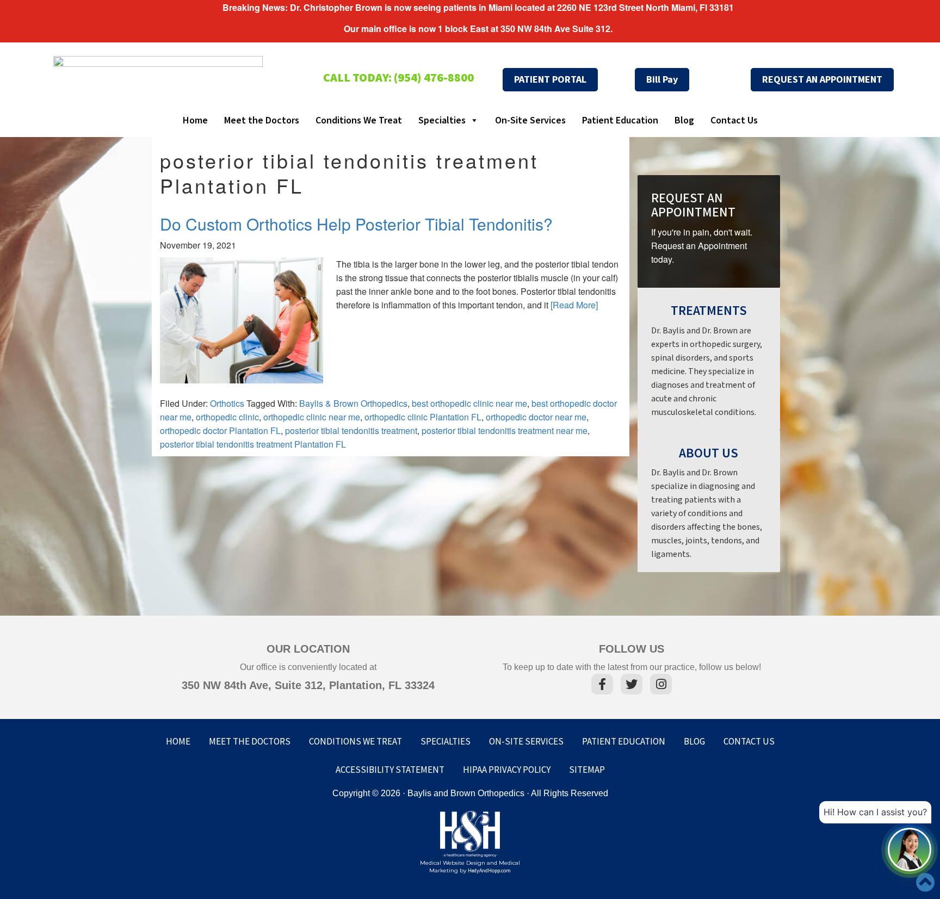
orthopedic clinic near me (311, 417)
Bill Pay (662, 79)
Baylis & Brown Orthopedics (353, 403)
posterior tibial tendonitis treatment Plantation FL (253, 444)
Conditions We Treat (359, 120)
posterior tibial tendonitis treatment (351, 430)
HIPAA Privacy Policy (507, 770)
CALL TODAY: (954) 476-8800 (398, 78)
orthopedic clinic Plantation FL (422, 417)
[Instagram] (661, 686)
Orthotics (227, 403)
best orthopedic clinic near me (469, 403)
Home (195, 120)
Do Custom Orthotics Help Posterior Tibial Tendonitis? (356, 223)
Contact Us (734, 120)
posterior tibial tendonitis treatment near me (505, 430)
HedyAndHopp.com (489, 871)
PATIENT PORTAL (550, 79)
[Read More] (574, 305)
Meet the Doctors (261, 120)
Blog (684, 120)
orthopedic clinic (227, 417)
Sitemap (587, 770)
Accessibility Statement (390, 770)
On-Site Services (530, 120)
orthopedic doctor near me (536, 417)
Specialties (442, 120)
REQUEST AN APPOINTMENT (822, 79)
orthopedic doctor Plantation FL (220, 430)
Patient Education (620, 120)
